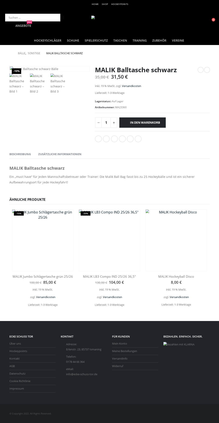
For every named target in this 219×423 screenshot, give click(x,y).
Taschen (120, 40)
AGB (12, 366)
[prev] (201, 70)
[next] (207, 70)
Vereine (178, 40)
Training (140, 40)
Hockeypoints (119, 4)
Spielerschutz (96, 40)
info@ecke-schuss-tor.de (81, 374)
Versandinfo (119, 358)
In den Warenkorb (145, 122)
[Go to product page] (176, 240)
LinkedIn (114, 138)
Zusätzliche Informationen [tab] (59, 154)
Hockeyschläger (47, 40)
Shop (105, 4)
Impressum (16, 388)
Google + (122, 138)
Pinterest (130, 138)
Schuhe (73, 40)
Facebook (98, 138)
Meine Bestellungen (124, 351)
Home (95, 4)
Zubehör (159, 40)
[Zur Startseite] (10, 53)
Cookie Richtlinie (19, 381)
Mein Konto (119, 343)
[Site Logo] (109, 22)
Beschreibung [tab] (20, 154)
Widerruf (117, 366)
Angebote (23, 26)
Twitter (106, 138)
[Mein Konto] (201, 22)
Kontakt (14, 358)
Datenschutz (17, 373)
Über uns (15, 343)
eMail (138, 138)
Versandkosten (131, 86)
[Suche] (54, 17)
